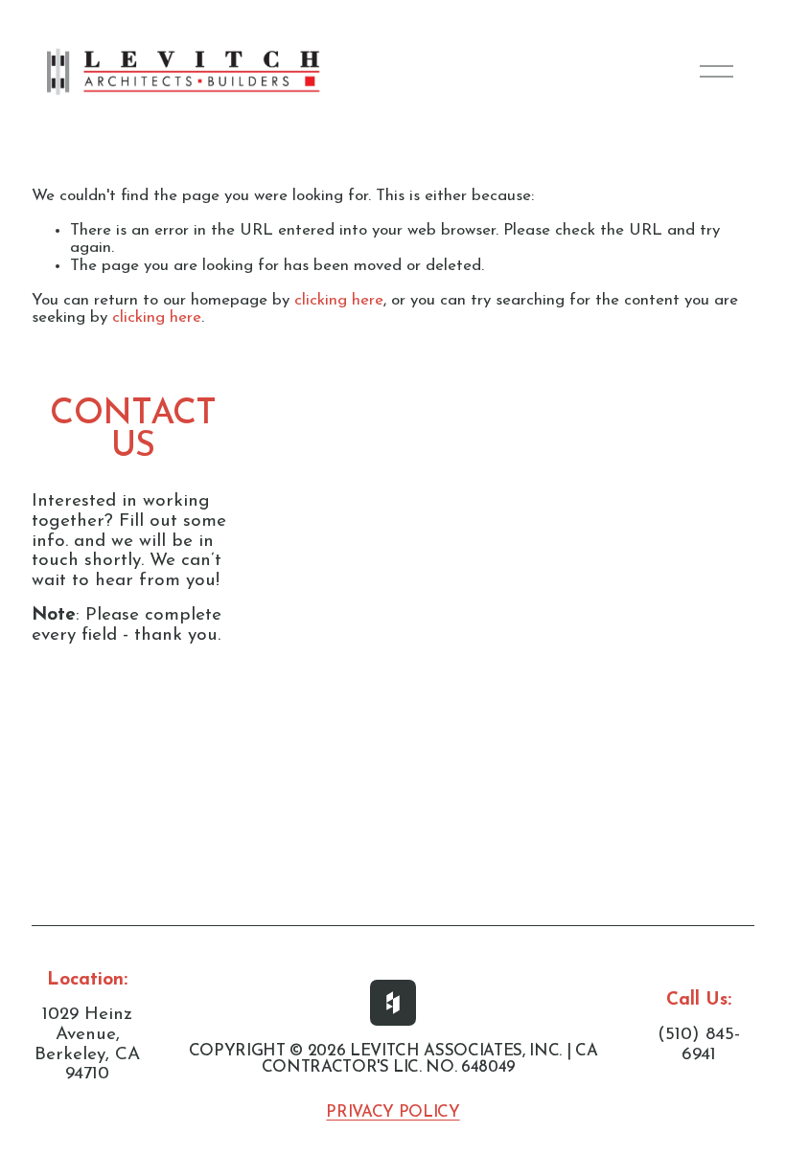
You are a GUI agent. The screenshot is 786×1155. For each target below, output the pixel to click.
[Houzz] (393, 1003)
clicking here (338, 300)
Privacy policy (392, 1113)
